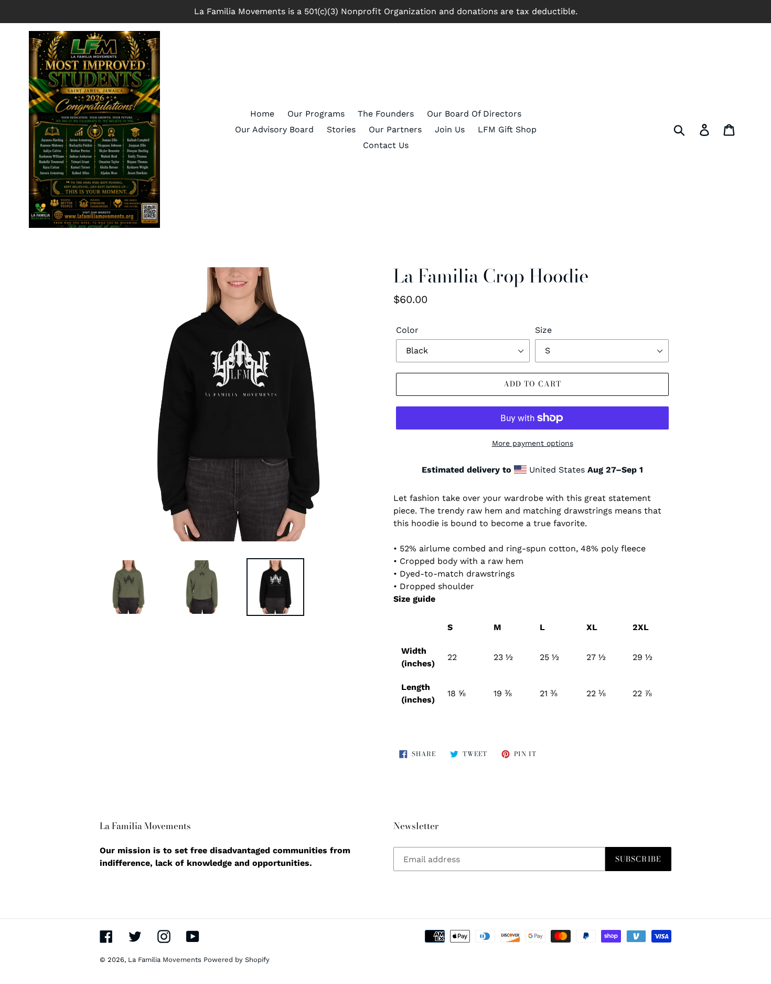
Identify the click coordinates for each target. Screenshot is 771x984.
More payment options (532, 443)
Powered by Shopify (237, 960)
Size (543, 330)
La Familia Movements (166, 960)
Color (407, 330)
